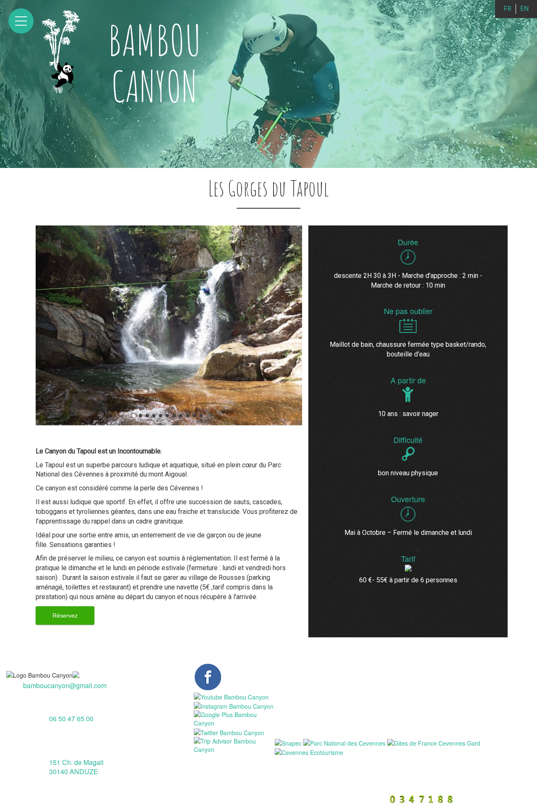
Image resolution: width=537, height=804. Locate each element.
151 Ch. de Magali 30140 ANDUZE (76, 767)
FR (507, 9)
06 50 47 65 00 (71, 718)
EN (524, 9)
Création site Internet (351, 799)
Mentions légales (192, 799)
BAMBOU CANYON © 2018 (122, 799)
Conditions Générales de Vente (269, 799)
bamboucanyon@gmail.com (65, 685)
